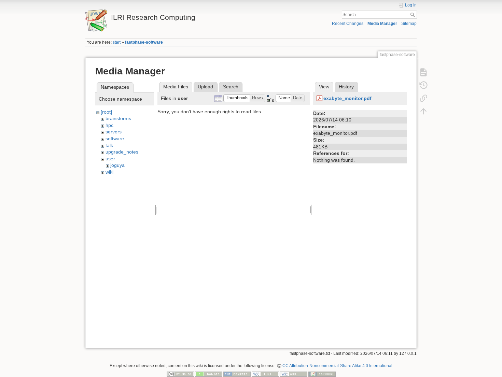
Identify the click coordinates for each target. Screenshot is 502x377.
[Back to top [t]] (423, 111)
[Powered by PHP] (237, 374)
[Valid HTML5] (265, 374)
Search (413, 14)
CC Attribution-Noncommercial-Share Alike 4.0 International (337, 365)
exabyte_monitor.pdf (347, 98)
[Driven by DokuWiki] (322, 374)
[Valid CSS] (293, 374)
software (115, 138)
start (117, 42)
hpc (109, 125)
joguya (117, 165)
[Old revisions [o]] (423, 85)
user (110, 158)
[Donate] (208, 374)
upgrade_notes (122, 152)
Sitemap (409, 23)
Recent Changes (347, 23)
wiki (109, 172)
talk (109, 145)
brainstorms (118, 118)
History (346, 86)
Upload (205, 86)
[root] (106, 112)
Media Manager (382, 23)
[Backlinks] (423, 98)
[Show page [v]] (423, 72)
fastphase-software (144, 42)
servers (114, 131)
